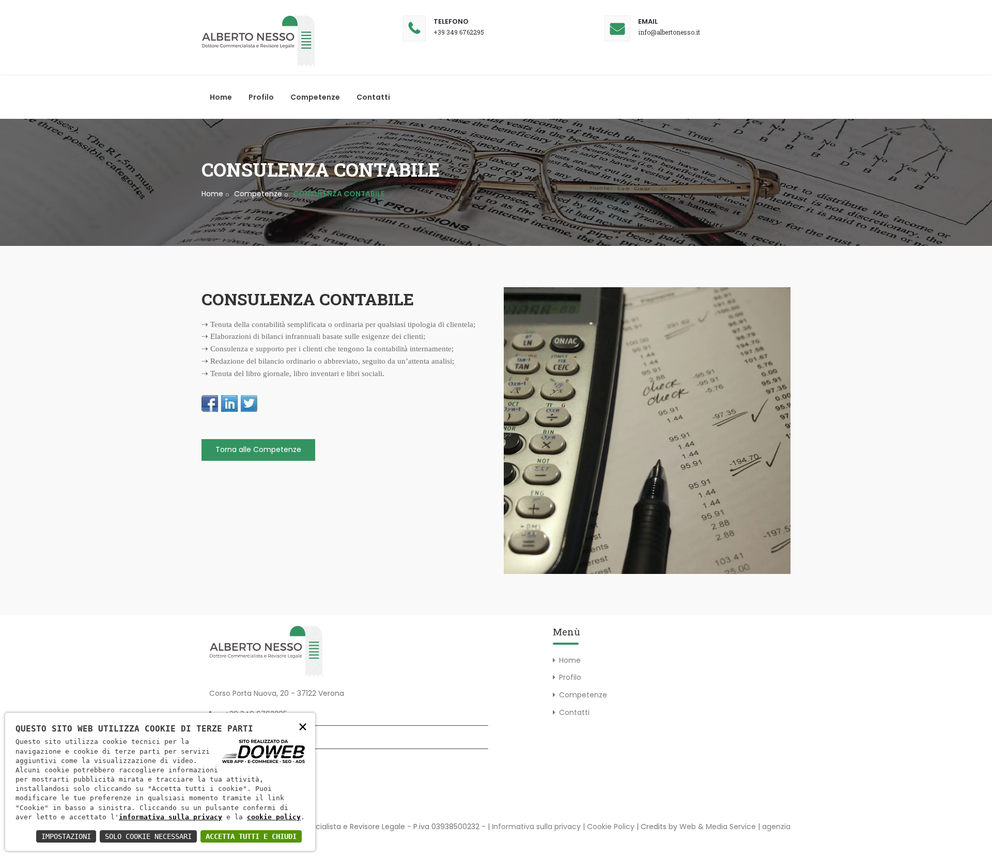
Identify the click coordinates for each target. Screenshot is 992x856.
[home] (258, 41)
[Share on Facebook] (210, 403)
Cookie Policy (610, 826)
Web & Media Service (717, 826)
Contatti (373, 97)
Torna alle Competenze (258, 449)
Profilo (261, 97)
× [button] (302, 726)
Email (648, 21)
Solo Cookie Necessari (148, 836)
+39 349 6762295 (458, 32)
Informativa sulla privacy (536, 826)
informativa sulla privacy (170, 817)
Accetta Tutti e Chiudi (251, 836)
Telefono (451, 21)
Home (221, 97)
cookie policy (274, 817)
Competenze (315, 97)
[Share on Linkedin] (229, 403)
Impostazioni (66, 836)
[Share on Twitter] (249, 403)
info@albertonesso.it (669, 32)
